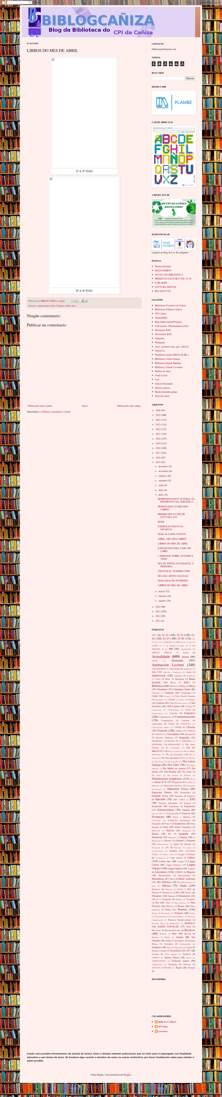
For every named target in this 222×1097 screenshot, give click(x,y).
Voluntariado (157, 964)
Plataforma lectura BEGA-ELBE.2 (172, 354)
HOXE (161, 521)
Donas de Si (160, 782)
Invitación (156, 847)
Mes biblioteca (164, 882)
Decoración (190, 734)
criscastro (163, 1031)
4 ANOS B (166, 642)
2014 (158, 606)
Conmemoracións (185, 717)
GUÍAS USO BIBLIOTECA (169, 274)
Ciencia (191, 699)
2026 (158, 410)
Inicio (85, 405)
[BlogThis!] (76, 301)
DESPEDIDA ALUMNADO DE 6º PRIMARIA (172, 741)
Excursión (157, 806)
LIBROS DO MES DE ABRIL (173, 543)
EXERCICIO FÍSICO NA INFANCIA (170, 528)
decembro (164, 466)
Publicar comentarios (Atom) (56, 411)
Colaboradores (173, 709)
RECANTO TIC (163, 291)
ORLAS (155, 899)
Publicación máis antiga (128, 405)
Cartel (155, 696)
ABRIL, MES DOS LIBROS (172, 538)
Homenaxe (186, 830)
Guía (165, 827)
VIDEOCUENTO (159, 961)
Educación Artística (173, 785)
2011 (158, 620)
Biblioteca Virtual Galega (167, 358)
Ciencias (160, 703)
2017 (158, 452)
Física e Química (182, 816)
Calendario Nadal (181, 689)
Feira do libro (157, 813)
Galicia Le (160, 350)
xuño (161, 485)
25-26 (181, 638)
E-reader (188, 782)
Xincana (187, 964)
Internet (187, 844)
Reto (174, 933)
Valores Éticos (171, 957)
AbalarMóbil (161, 317)
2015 (158, 462)
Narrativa (156, 889)
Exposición (189, 806)
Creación (162, 730)
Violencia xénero (180, 960)
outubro (163, 475)
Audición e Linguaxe (172, 672)
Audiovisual (158, 675)
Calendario (162, 689)
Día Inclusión (173, 761)
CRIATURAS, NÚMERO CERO (174, 571)
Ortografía (166, 899)
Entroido (160, 799)
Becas (173, 682)
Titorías (155, 954)
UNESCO (155, 957)
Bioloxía (174, 686)
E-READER (161, 282)
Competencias (157, 713)
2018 (158, 448)
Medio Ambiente (186, 878)
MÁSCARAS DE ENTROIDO (173, 580)
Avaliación (191, 675)
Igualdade (183, 833)
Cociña (189, 706)
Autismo (178, 675)
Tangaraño (178, 947)
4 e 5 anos (188, 642)
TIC (188, 950)
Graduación (179, 823)
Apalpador (188, 668)
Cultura (179, 730)
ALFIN (154, 660)
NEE (189, 889)
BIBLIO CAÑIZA (167, 1022)
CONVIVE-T (186, 724)
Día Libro (173, 765)
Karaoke (177, 847)
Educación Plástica (162, 792)
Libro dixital (176, 857)
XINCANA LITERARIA (162, 967)
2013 (158, 611)
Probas (192, 913)
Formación (156, 820)
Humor (155, 833)
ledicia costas (168, 854)
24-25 (166, 638)
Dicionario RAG (163, 330)
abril (161, 494)
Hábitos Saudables (183, 827)
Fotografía (156, 823)
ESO (192, 799)
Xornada (191, 967)
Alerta (185, 657)
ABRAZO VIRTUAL (162, 652)
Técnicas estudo (159, 950)
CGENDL (171, 699)
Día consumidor (172, 747)
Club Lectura (173, 706)
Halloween (156, 830)
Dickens (187, 775)
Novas (188, 892)
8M (171, 649)
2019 (158, 443)
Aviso (157, 679)
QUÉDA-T (190, 923)
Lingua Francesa (173, 864)
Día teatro (156, 775)
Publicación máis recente (40, 405)
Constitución (167, 720)
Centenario (159, 699)
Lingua (180, 861)
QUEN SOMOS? (163, 270)
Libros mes (70, 305)
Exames (187, 803)
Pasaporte (190, 899)
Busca (192, 686)
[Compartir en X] (80, 301)
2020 (158, 438)
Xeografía (172, 964)
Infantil (168, 840)
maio (161, 490)
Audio (188, 672)
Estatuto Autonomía (168, 803)
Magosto (191, 872)
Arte (154, 672)
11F (154, 635)
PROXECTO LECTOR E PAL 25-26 (173, 278)
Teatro (189, 947)
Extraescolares (165, 810)
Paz (157, 902)
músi (154, 885)
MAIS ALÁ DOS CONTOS (172, 534)
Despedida (184, 737)
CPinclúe (190, 727)
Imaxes (183, 837)
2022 (158, 429)
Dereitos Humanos (164, 737)
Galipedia (159, 338)
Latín (189, 847)
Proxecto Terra (158, 923)
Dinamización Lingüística (167, 778)
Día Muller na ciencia (174, 768)
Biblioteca (158, 686)
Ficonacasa (158, 817)
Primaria (179, 913)
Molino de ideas (162, 371)
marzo (162, 591)
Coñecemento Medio (160, 727)
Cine (172, 703)
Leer (157, 379)
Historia (170, 830)
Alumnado (177, 660)
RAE (189, 926)
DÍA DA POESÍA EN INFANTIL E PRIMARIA (176, 565)
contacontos (157, 723)
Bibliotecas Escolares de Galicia (170, 305)
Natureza (168, 889)
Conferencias (165, 716)
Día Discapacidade (170, 757)
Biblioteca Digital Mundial (168, 363)
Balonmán (179, 679)
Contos (171, 723)
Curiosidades (173, 734)
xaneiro (162, 600)
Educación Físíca (177, 789)
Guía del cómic (162, 396)
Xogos (179, 967)
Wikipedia (160, 342)
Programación (160, 916)
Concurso (60, 305)
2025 (158, 415)
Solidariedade (185, 944)
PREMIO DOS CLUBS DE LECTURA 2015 (171, 515)
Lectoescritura (157, 851)
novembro (164, 471)
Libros (191, 857)
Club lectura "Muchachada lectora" (172, 326)
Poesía (181, 906)
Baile (167, 679)
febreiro (163, 596)
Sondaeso (156, 947)
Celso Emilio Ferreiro (185, 696)
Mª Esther (163, 1026)
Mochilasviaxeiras (184, 882)
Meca (172, 878)
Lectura (173, 850)
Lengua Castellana (186, 854)
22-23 (180, 635)
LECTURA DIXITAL (166, 286)
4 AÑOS (177, 642)
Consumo (185, 720)
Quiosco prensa (162, 387)
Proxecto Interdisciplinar (179, 919)
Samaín (179, 937)
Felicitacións (173, 813)
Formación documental (179, 820)
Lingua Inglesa (175, 868)
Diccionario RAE (163, 334)
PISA (168, 902)
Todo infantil (171, 954)
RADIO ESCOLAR (168, 926)
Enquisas (191, 795)
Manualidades (165, 875)
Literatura (160, 872)
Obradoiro (157, 895)
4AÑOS (155, 645)
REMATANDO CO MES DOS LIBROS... (173, 508)
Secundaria (179, 940)
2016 (158, 457)
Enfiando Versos (160, 795)
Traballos (187, 954)
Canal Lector (161, 375)
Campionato (186, 692)
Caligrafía (156, 693)
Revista (187, 933)
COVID (177, 727)
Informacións (162, 844)
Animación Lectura (46, 305)
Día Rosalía (170, 771)
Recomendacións (172, 930)
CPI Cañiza (160, 313)
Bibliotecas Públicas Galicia (168, 309)
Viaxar (188, 957)
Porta (167, 909)
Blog (183, 686)
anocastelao (174, 668)
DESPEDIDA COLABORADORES (166, 744)
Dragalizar (177, 782)
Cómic (188, 709)
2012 (158, 616)
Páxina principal (163, 266)
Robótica (155, 937)
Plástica (170, 906)
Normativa (167, 892)
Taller (168, 947)
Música (166, 885)
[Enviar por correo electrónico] (73, 301)
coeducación (157, 709)
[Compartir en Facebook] (83, 301)
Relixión (163, 933)
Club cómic (182, 703)
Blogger (127, 1074)
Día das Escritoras (174, 754)
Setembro (168, 943)
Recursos (190, 930)
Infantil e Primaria (185, 840)
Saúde (168, 940)
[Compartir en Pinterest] (86, 301)
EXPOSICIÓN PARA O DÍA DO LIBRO (174, 550)
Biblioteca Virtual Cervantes (169, 367)
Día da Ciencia (174, 751)
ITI (167, 847)
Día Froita (159, 761)
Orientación (184, 895)
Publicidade (174, 923)
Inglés (176, 844)
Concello (174, 713)
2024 (158, 419)
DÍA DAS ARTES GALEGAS (173, 575)
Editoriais (155, 785)
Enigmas (179, 795)
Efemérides (185, 792)
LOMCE (179, 872)
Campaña (169, 692)
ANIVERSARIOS (159, 668)
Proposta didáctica (177, 916)
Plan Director (180, 902)
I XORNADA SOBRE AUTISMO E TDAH (175, 557)
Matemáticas (158, 878)
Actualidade (161, 656)
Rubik (167, 937)
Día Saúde (187, 771)
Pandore (179, 899)
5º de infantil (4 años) (173, 645)
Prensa (154, 913)
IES (169, 833)
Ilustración (157, 837)
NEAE (179, 889)
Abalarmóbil (186, 649)
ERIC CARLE (179, 799)
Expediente (174, 806)
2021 (158, 433)
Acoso (186, 652)
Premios (182, 909)
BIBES (187, 682)
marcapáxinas (184, 875)
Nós (178, 892)
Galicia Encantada (164, 383)
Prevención (165, 913)
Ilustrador (172, 837)
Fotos (166, 823)
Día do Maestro (188, 758)
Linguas (191, 868)
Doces (192, 779)
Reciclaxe (156, 930)
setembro (163, 480)
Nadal (183, 885)
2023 (158, 424)
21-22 (165, 635)
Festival (186, 813)
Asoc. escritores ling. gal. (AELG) (172, 346)
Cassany (167, 696)
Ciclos (181, 699)
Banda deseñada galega (166, 391)
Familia (186, 809)
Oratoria (171, 896)
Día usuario (172, 775)
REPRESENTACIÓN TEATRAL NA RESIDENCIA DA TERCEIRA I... (176, 500)
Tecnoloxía (175, 950)
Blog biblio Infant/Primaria (168, 321)
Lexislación (160, 857)
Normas (155, 892)
